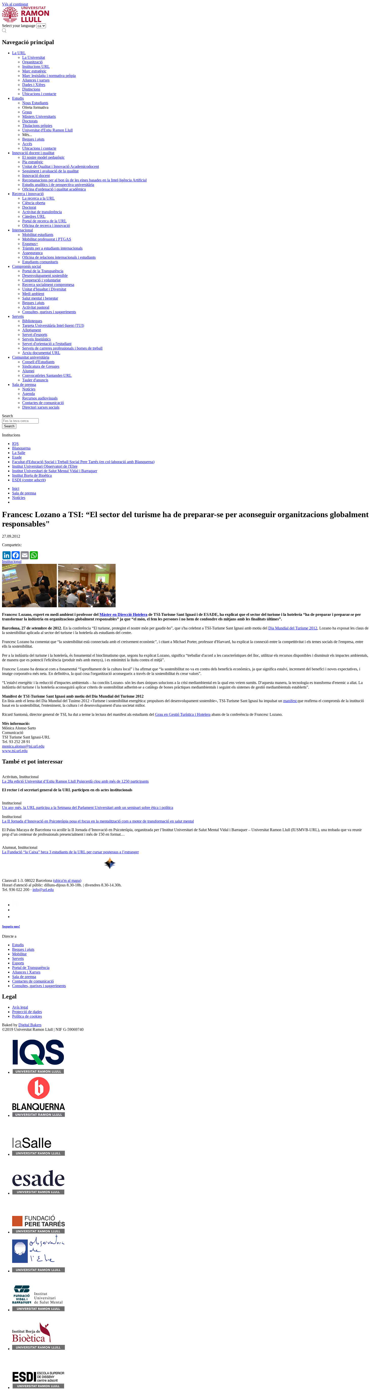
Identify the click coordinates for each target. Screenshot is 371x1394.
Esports (18, 963)
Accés (27, 144)
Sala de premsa (24, 384)
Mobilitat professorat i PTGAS (46, 239)
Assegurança (32, 253)
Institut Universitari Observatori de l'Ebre (44, 466)
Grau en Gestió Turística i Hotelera (182, 714)
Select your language (18, 25)
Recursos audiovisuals (40, 398)
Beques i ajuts (33, 139)
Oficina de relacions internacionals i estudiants (59, 257)
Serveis (18, 316)
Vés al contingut (15, 4)
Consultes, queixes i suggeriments (49, 312)
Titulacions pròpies (37, 125)
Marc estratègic (34, 71)
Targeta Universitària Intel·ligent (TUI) (53, 325)
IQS (15, 443)
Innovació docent (36, 175)
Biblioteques (32, 321)
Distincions (31, 89)
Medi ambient (33, 294)
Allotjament (31, 330)
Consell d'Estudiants (38, 362)
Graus (27, 112)
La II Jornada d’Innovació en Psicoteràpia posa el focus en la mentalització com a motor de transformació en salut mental (98, 821)
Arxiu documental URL (41, 353)
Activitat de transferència (42, 212)
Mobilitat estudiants (37, 234)
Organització (32, 62)
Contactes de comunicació (43, 403)
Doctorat (29, 207)
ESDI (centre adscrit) (29, 480)
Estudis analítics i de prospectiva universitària (58, 184)
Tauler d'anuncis (35, 380)
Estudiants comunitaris (40, 262)
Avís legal (20, 1007)
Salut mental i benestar (40, 298)
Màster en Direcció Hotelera (123, 614)
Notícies (28, 389)
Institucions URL (36, 66)
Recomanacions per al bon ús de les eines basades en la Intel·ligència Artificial (84, 180)
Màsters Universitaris (39, 116)
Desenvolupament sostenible (45, 275)
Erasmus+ (30, 244)
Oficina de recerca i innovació (46, 225)
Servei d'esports (34, 334)
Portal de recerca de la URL (44, 221)
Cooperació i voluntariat (41, 280)
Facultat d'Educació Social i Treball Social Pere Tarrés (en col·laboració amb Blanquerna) (83, 462)
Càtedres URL (33, 216)
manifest (290, 701)
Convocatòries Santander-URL (47, 375)
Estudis (18, 98)
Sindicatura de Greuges (40, 366)
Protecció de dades (27, 1012)
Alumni (28, 371)
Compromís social (26, 266)
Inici (15, 488)
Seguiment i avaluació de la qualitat (50, 171)
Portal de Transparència (30, 967)
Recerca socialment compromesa (48, 284)
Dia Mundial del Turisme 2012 (292, 628)
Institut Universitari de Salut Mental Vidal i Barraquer (54, 471)
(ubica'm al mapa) (67, 880)
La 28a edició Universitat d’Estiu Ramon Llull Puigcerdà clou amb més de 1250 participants (75, 781)
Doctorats (30, 121)
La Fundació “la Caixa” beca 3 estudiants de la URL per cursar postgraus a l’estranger (70, 852)
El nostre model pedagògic (43, 157)
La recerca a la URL (38, 198)
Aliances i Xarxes (26, 972)
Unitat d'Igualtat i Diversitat (44, 289)
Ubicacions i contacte (39, 94)
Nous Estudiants (35, 103)
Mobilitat (19, 954)
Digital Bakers (29, 1025)
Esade (17, 457)
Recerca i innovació (28, 194)
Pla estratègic (32, 162)
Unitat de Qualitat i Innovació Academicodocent (60, 166)
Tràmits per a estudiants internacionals (52, 248)
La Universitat (33, 57)
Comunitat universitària (30, 357)
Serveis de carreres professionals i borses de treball (62, 348)
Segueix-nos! (11, 926)
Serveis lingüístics (36, 339)
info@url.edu (43, 889)
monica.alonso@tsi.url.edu (23, 746)
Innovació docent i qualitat (33, 153)
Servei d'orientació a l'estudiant (46, 343)
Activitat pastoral (35, 307)
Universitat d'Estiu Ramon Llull (47, 130)
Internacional (22, 230)
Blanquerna (21, 448)
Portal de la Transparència (42, 271)
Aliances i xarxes (35, 80)
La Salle (18, 453)
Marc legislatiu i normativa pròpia (49, 75)
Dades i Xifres (33, 85)
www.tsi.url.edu (15, 751)
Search (7, 416)
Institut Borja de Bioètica (32, 475)
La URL (19, 53)
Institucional (11, 561)
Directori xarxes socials (40, 407)
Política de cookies (27, 1016)
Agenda (28, 393)
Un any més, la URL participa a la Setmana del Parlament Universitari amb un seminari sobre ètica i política (87, 807)
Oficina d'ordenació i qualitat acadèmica (54, 189)
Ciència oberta (33, 203)
